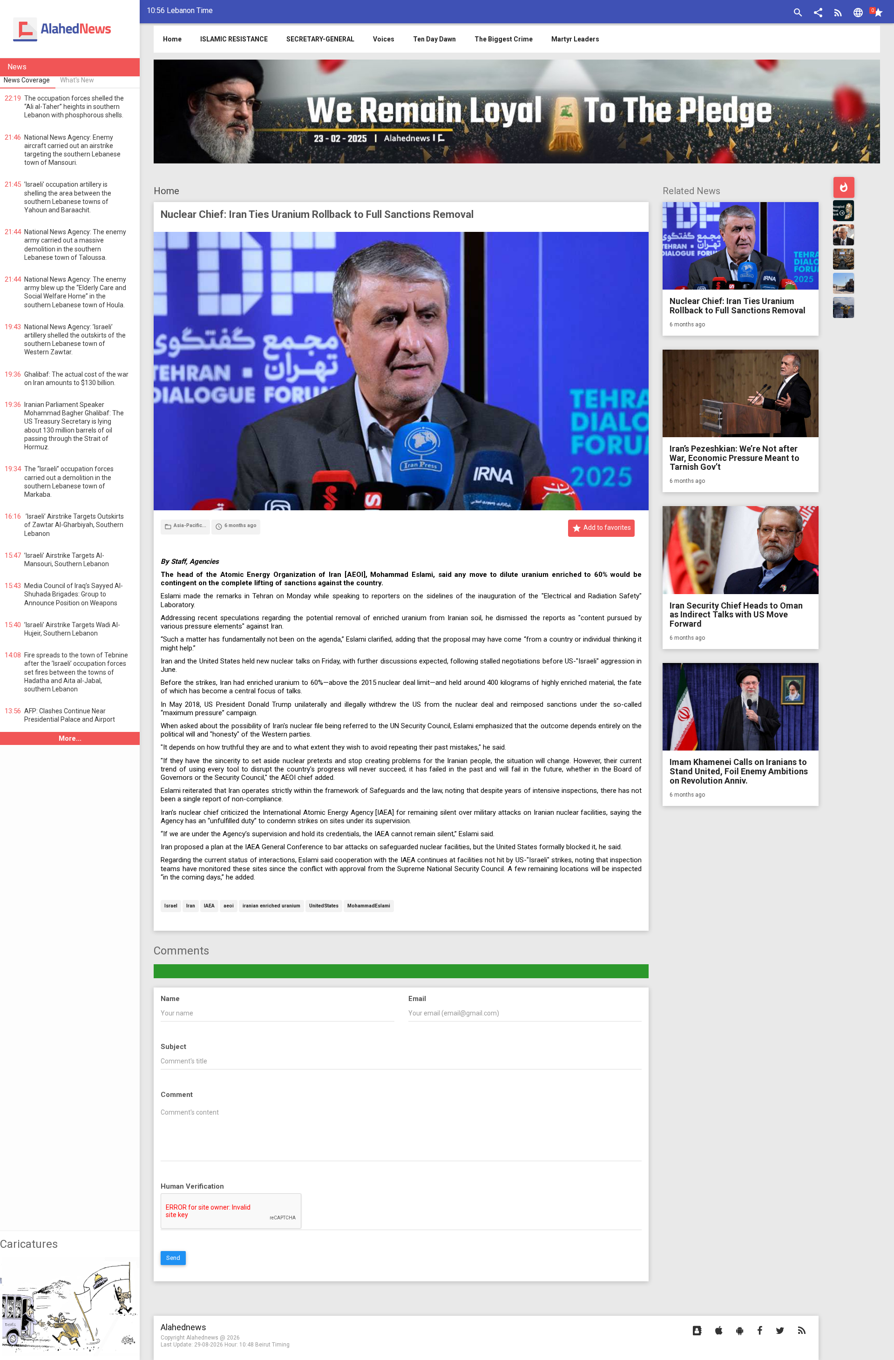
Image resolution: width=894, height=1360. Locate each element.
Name (170, 999)
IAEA (209, 906)
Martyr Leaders (575, 39)
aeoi (229, 906)
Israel (170, 906)
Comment (177, 1094)
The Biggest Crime (503, 39)
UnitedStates (324, 906)
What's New (77, 80)
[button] (818, 13)
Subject (173, 1046)
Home (166, 190)
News (17, 66)
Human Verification (192, 1186)
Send (173, 1257)
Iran (190, 906)
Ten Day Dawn (434, 39)
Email (417, 999)
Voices (383, 39)
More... (70, 738)
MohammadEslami (368, 906)
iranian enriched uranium (271, 906)
